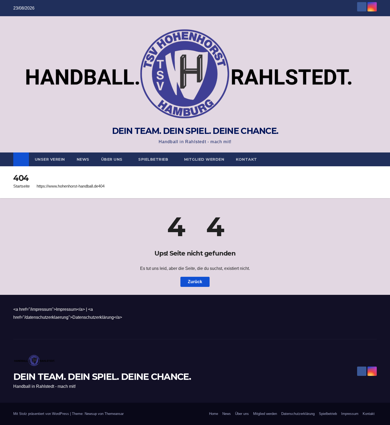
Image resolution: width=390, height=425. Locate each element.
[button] (373, 159)
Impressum (349, 414)
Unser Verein (50, 159)
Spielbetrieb (154, 159)
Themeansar (114, 414)
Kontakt (246, 159)
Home (213, 414)
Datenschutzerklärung (298, 414)
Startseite (21, 186)
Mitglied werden (204, 159)
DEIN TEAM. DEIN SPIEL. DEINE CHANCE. (195, 131)
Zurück (195, 281)
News (83, 159)
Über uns (112, 159)
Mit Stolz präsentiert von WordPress (41, 414)
